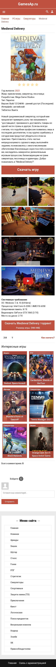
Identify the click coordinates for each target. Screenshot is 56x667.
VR (11, 643)
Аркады (14, 540)
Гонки (13, 564)
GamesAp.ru (28, 4)
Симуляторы (16, 582)
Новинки (14, 534)
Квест (13, 606)
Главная (14, 528)
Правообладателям (20, 649)
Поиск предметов (19, 619)
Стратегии (15, 576)
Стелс (13, 558)
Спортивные (16, 588)
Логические (16, 612)
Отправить (10, 502)
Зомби (13, 637)
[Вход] (21, 479)
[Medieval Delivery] (28, 58)
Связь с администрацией (32, 663)
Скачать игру (28, 170)
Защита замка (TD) (20, 594)
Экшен (13, 546)
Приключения (17, 600)
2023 (17, 90)
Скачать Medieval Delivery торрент (28, 325)
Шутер (13, 552)
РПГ (12, 570)
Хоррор (14, 631)
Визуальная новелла (20, 625)
